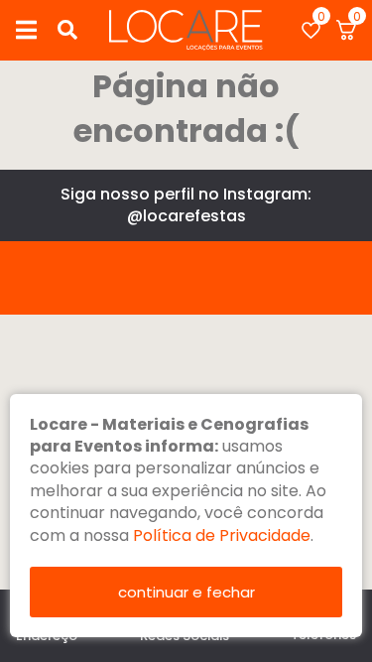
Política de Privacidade (221, 535)
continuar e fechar (186, 592)
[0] (311, 30)
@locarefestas (186, 215)
